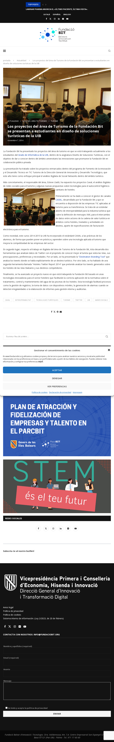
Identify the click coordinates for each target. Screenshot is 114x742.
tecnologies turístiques (47, 300)
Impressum (77, 392)
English (67, 14)
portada (6, 60)
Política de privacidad (13, 611)
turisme (66, 300)
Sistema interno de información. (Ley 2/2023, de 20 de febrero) (33, 618)
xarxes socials (101, 300)
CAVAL (59, 199)
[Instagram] (55, 18)
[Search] (109, 51)
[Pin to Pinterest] (57, 311)
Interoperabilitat (23, 300)
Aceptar (57, 369)
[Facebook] (46, 18)
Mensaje (7, 681)
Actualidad (21, 60)
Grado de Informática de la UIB (33, 155)
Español (57, 14)
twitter (78, 300)
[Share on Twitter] (54, 311)
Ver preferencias (57, 386)
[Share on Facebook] (51, 311)
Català (46, 14)
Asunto (6, 669)
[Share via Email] (61, 311)
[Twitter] (50, 18)
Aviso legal (8, 607)
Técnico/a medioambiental (39, 9)
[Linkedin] (59, 18)
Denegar (57, 378)
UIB (88, 300)
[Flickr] (63, 18)
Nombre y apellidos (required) (17, 646)
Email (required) (11, 658)
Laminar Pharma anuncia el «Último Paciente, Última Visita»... (57, 4)
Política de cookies (40, 392)
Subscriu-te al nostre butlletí (18, 551)
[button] (109, 350)
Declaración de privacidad (60, 392)
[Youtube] (67, 18)
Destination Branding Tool (92, 256)
